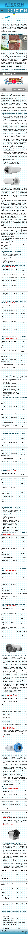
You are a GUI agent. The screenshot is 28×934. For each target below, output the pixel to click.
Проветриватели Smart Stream (11, 918)
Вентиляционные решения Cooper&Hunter (14, 922)
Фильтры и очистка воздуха (10, 924)
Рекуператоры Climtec (8, 920)
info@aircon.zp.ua (22, 929)
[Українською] (14, 14)
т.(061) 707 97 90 (22, 931)
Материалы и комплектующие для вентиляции (15, 915)
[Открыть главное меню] (3, 10)
